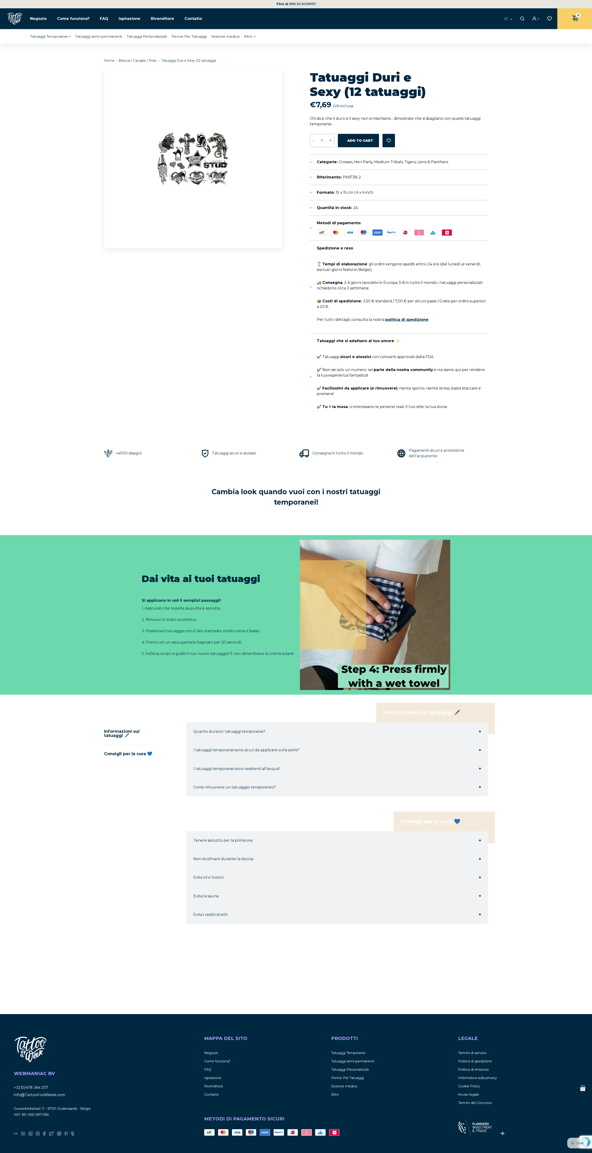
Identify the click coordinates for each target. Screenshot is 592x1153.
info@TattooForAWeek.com (39, 1095)
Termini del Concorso (475, 1103)
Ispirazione (129, 19)
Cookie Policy (469, 1086)
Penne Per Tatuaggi (189, 36)
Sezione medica (225, 36)
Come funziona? (73, 19)
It (506, 19)
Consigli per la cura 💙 (128, 754)
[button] (281, 159)
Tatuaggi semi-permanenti (98, 36)
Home (109, 60)
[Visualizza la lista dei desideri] (548, 18)
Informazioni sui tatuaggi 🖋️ (122, 733)
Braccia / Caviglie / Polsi (137, 60)
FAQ (104, 19)
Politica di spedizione (475, 1061)
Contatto (193, 19)
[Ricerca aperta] (521, 19)
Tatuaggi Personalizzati (147, 36)
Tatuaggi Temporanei (49, 36)
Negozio (38, 19)
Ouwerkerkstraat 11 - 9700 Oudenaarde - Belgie (52, 1109)
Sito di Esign (503, 1133)
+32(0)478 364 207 (31, 1087)
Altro (248, 36)
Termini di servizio (472, 1053)
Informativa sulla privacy (477, 1078)
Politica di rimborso (473, 1069)
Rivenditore (162, 19)
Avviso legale (468, 1094)
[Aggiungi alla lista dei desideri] (389, 140)
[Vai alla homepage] (15, 18)
